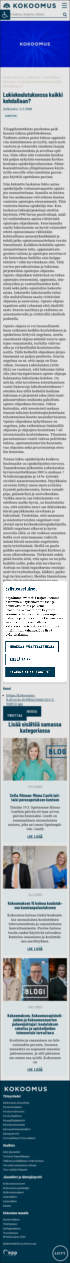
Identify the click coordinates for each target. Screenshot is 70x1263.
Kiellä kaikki (21, 659)
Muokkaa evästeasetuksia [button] (32, 647)
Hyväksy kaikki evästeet (30, 672)
